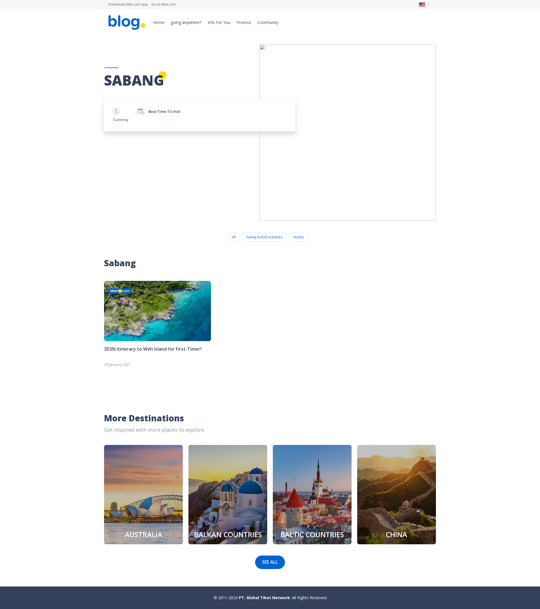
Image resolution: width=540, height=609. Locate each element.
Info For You (219, 22)
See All (270, 562)
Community (267, 22)
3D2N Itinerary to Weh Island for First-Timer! (152, 349)
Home (159, 22)
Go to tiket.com (163, 4)
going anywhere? (186, 22)
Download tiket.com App (128, 4)
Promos (244, 22)
